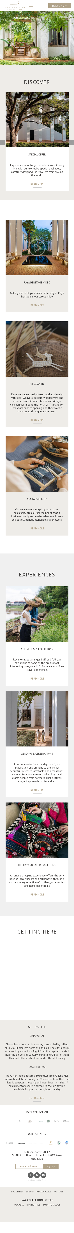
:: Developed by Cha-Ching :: (37, 1180)
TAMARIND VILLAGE (51, 1205)
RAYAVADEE (19, 1205)
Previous (2, 142)
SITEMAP (30, 1191)
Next (71, 142)
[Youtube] (43, 1175)
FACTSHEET (59, 1191)
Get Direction (37, 1098)
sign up (51, 1166)
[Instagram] (37, 1175)
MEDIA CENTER (16, 1191)
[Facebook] (31, 1175)
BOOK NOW (59, 5)
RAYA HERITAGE (33, 1205)
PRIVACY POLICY (43, 1191)
